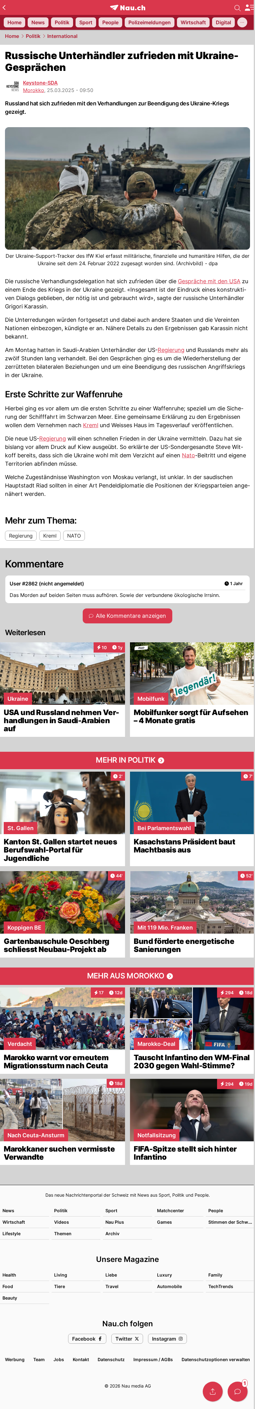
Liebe (111, 1274)
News (8, 1210)
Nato (188, 455)
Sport (111, 1210)
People (215, 1210)
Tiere (59, 1286)
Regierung (171, 350)
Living (60, 1274)
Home (12, 36)
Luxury (164, 1274)
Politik (33, 36)
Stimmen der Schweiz (231, 1222)
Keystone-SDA (40, 83)
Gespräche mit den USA (209, 281)
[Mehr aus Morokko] (127, 976)
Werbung (15, 1359)
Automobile (169, 1286)
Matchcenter (170, 1210)
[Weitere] (242, 22)
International (62, 36)
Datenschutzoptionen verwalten (216, 1359)
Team (39, 1359)
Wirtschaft (13, 1222)
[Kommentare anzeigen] (238, 1392)
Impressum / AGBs (153, 1359)
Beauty (9, 1297)
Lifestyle (11, 1233)
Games (164, 1222)
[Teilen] (213, 1392)
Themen (63, 1233)
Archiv (112, 1233)
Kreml (90, 425)
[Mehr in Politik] (127, 760)
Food (7, 1286)
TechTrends (220, 1286)
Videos (61, 1222)
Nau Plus (114, 1222)
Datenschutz (111, 1359)
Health (9, 1274)
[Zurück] (4, 7)
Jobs (58, 1359)
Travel (111, 1286)
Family (215, 1274)
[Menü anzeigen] (249, 7)
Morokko (33, 90)
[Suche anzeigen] (237, 7)
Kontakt (81, 1359)
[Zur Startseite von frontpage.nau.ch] (127, 8)
